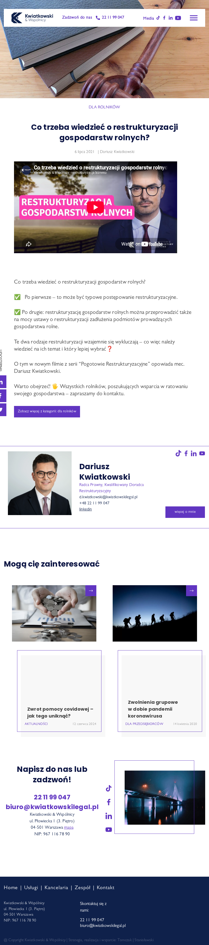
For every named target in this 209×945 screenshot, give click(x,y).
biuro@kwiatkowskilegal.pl (52, 806)
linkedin (85, 510)
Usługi (31, 888)
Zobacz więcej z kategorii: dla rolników (47, 411)
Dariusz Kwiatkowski (117, 152)
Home (11, 888)
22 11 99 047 (113, 18)
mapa (68, 828)
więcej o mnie (185, 512)
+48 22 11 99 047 (94, 504)
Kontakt (105, 888)
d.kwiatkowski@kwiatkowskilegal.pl (108, 497)
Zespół (82, 888)
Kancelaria (56, 888)
